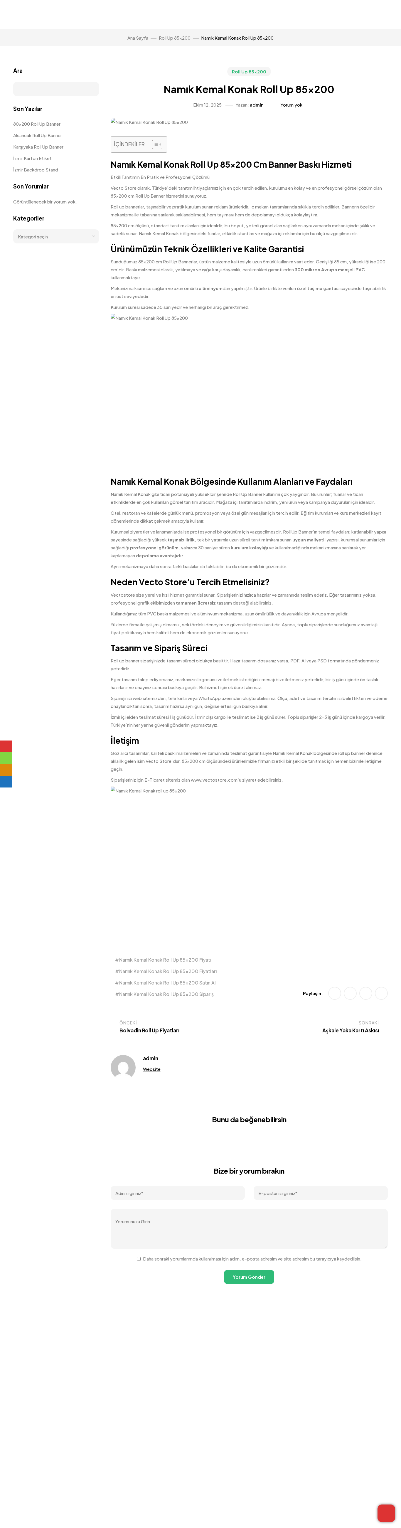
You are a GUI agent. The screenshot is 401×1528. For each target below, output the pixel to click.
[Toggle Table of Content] (154, 144)
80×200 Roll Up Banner (36, 124)
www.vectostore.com (214, 779)
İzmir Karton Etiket (33, 158)
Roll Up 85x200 (249, 71)
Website (152, 1069)
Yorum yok (291, 104)
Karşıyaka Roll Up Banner (38, 146)
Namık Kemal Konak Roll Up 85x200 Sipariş (166, 994)
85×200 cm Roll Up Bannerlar (167, 261)
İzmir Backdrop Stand (35, 169)
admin (257, 104)
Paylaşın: (313, 993)
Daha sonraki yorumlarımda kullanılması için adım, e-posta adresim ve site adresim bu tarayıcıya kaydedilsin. (252, 1258)
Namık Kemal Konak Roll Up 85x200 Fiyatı (165, 960)
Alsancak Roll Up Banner (37, 135)
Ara (18, 70)
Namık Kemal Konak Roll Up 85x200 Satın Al (167, 983)
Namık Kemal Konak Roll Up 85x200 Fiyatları (168, 971)
